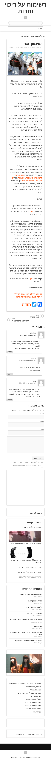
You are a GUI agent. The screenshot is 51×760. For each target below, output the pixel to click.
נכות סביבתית (37, 626)
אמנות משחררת (35, 690)
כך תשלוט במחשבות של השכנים (30, 577)
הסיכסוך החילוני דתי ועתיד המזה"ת (28, 294)
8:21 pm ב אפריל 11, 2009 (28, 335)
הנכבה (30, 211)
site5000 (33, 333)
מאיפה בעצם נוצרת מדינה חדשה (29, 297)
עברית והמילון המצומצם (32, 709)
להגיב (10, 352)
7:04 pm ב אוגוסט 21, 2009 (27, 360)
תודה (26, 304)
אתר (42, 429)
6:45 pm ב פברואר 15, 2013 (27, 383)
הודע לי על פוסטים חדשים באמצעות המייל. (26, 466)
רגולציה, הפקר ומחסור (33, 687)
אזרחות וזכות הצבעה (34, 613)
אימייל (42, 422)
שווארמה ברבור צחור (20, 320)
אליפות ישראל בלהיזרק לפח (31, 527)
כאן (31, 278)
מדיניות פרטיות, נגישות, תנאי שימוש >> (29, 734)
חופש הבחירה (36, 696)
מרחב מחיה (27, 47)
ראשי (42, 36)
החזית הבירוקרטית (35, 601)
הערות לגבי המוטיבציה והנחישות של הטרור (26, 620)
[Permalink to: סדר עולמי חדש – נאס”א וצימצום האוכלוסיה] (22, 541)
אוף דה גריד (37, 712)
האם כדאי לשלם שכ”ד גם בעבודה (29, 572)
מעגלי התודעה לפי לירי (33, 699)
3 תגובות (11, 47)
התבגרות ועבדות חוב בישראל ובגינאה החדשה (25, 684)
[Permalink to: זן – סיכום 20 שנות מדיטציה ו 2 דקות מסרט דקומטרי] (22, 558)
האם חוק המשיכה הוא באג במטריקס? (28, 641)
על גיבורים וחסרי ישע (34, 607)
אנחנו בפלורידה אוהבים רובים (31, 595)
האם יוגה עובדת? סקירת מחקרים (29, 693)
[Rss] (25, 18)
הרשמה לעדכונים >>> (34, 513)
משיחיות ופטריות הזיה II (33, 706)
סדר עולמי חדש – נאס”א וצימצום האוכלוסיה (26, 544)
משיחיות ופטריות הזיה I (33, 702)
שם (42, 414)
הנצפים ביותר (35, 36)
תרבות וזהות (19, 47)
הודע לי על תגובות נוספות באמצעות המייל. (26, 462)
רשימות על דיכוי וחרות (25, 8)
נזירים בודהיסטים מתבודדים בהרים (29, 567)
